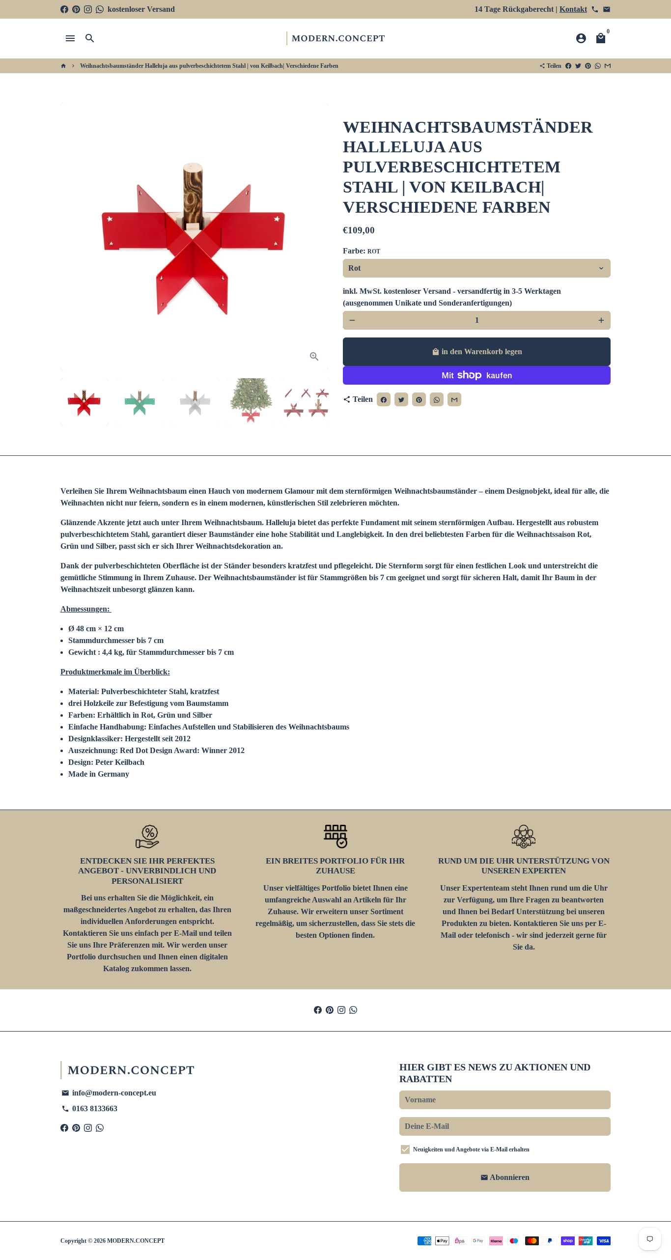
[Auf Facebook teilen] (568, 65)
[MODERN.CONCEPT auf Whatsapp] (100, 9)
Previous (73, 236)
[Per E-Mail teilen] (608, 65)
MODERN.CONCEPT (136, 1240)
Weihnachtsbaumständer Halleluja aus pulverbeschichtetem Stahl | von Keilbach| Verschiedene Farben (209, 65)
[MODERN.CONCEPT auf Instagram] (88, 9)
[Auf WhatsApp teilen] (598, 65)
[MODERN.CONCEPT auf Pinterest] (76, 9)
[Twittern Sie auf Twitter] (578, 65)
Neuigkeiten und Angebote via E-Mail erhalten (471, 1149)
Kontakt (573, 9)
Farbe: (361, 251)
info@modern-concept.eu (108, 1093)
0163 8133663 (89, 1108)
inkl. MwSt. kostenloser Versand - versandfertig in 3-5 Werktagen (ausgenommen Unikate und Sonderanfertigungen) (452, 297)
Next (315, 236)
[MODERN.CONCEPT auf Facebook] (64, 9)
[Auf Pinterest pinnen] (588, 65)
